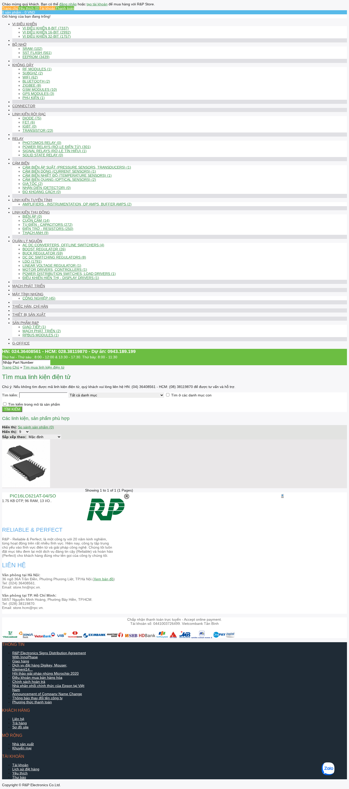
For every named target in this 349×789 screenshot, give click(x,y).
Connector (23, 106)
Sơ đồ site (20, 727)
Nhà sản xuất (23, 744)
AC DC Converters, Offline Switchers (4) (63, 245)
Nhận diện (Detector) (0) (46, 188)
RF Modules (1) (37, 69)
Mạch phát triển (28, 286)
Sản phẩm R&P (25, 323)
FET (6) (28, 122)
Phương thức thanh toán (32, 702)
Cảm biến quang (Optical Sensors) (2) (59, 179)
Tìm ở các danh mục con (191, 395)
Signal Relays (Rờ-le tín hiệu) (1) (54, 151)
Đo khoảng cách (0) (41, 192)
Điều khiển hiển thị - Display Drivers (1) (60, 278)
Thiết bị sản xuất (29, 315)
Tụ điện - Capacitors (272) (47, 225)
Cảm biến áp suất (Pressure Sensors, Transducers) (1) (76, 167)
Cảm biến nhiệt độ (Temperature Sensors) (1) (67, 175)
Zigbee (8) (31, 85)
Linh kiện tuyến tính (32, 200)
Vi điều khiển (24, 24)
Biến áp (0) (32, 216)
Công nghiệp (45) (38, 298)
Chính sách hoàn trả (28, 682)
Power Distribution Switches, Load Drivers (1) (69, 274)
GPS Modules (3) (38, 94)
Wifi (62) (30, 77)
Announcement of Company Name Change (47, 694)
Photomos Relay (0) (41, 143)
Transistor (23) (37, 130)
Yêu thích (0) (28, 8)
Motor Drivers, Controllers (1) (54, 270)
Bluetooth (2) (36, 81)
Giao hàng (20, 661)
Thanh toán (64, 8)
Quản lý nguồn (27, 241)
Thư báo (19, 777)
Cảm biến (20, 163)
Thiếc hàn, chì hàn (30, 306)
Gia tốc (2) (32, 184)
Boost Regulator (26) (44, 249)
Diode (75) (31, 118)
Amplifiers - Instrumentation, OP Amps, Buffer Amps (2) (77, 204)
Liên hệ (18, 719)
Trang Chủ (10, 367)
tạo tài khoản (97, 4)
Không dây (22, 65)
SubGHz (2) (32, 73)
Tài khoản (47, 8)
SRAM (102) (32, 49)
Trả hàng (19, 723)
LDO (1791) (32, 261)
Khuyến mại (21, 748)
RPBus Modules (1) (40, 335)
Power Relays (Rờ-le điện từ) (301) (56, 147)
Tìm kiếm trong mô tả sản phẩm (34, 404)
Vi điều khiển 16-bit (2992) (46, 32)
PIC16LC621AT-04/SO (33, 495)
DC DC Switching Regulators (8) (54, 257)
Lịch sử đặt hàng (25, 769)
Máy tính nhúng (27, 294)
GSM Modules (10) (39, 89)
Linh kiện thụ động (31, 212)
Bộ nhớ (19, 44)
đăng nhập (68, 4)
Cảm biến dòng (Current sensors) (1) (59, 171)
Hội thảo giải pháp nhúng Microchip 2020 (45, 673)
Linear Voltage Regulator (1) (51, 265)
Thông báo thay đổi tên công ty (37, 698)
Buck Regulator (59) (42, 253)
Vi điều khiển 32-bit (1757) (46, 36)
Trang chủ (10, 8)
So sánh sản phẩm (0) (36, 427)
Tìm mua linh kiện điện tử (43, 367)
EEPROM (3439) (36, 57)
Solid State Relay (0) (42, 155)
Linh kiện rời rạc (29, 114)
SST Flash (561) (37, 53)
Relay (18, 139)
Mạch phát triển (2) (41, 331)
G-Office (21, 343)
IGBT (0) (29, 126)
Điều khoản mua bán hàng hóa (37, 677)
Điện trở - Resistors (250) (47, 229)
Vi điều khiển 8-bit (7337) (45, 28)
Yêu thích (20, 773)
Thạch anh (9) (35, 233)
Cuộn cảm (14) (36, 220)
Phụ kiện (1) (33, 98)
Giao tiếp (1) (34, 327)
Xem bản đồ (103, 579)
